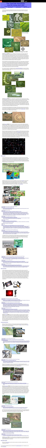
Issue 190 (22, 180)
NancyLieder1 (8, 442)
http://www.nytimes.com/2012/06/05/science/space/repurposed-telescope (11, 299)
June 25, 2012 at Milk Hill (19, 68)
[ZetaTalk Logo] (24, 1)
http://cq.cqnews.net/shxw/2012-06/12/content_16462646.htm (9, 217)
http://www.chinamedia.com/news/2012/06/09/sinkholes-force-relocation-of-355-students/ (13, 225)
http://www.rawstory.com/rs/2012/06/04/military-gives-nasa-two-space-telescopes (12, 303)
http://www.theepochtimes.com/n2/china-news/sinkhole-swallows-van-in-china (11, 211)
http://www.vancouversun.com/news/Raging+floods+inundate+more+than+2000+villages (13, 257)
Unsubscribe (4, 446)
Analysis (6, 53)
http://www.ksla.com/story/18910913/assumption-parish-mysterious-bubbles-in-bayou (12, 430)
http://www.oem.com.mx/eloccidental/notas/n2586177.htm (9, 360)
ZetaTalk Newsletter (18, 445)
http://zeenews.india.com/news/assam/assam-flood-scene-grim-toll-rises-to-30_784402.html (13, 261)
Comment (6, 314)
